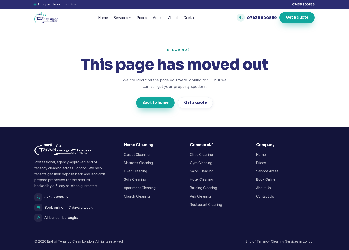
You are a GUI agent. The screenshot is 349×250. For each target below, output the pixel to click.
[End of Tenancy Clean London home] (46, 17)
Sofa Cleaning (135, 179)
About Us (263, 188)
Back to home (155, 102)
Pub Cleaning (200, 196)
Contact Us (265, 196)
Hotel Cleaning (201, 179)
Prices (142, 17)
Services (121, 17)
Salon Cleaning (201, 171)
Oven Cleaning (135, 171)
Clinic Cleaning (201, 154)
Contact (190, 17)
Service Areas (267, 171)
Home (103, 17)
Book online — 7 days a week (68, 207)
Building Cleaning (203, 188)
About (173, 17)
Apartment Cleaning (140, 188)
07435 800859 (303, 4)
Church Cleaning (137, 196)
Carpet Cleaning (137, 154)
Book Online (265, 179)
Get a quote (297, 17)
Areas (157, 17)
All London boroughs (61, 218)
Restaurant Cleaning (206, 205)
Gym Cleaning (201, 163)
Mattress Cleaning (138, 163)
